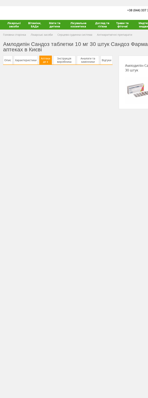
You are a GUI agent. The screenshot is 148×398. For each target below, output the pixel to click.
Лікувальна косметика (78, 24)
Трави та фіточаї (122, 24)
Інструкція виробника (64, 60)
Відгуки (106, 60)
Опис (7, 60)
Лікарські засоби (14, 24)
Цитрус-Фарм (12, 13)
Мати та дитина (54, 24)
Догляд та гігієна (102, 24)
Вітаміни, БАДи (34, 24)
